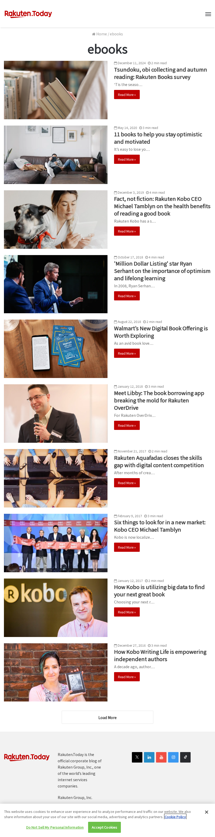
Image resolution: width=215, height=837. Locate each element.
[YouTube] (161, 757)
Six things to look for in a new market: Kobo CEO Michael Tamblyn (160, 525)
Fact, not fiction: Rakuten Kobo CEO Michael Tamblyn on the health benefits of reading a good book (162, 206)
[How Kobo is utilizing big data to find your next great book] (56, 608)
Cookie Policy (175, 816)
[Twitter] (137, 757)
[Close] (206, 812)
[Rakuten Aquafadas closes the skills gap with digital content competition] (56, 478)
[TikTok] (185, 757)
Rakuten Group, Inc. (75, 797)
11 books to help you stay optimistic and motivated (158, 137)
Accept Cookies (104, 827)
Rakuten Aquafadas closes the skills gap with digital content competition (159, 461)
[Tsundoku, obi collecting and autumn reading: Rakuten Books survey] (56, 90)
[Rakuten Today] (28, 14)
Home (101, 33)
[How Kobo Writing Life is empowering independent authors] (56, 672)
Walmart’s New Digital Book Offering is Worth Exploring (161, 331)
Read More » (127, 94)
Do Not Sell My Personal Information (55, 827)
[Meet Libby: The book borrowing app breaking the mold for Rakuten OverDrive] (56, 413)
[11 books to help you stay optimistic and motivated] (56, 155)
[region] (107, 820)
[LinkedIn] (149, 757)
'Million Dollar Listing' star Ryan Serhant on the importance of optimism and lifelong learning (162, 271)
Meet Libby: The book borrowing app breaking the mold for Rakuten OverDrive (159, 400)
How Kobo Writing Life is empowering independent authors (160, 655)
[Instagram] (173, 757)
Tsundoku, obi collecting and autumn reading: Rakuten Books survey (160, 73)
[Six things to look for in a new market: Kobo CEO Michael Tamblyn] (56, 543)
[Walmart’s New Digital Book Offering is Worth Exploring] (56, 349)
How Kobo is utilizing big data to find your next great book (159, 590)
